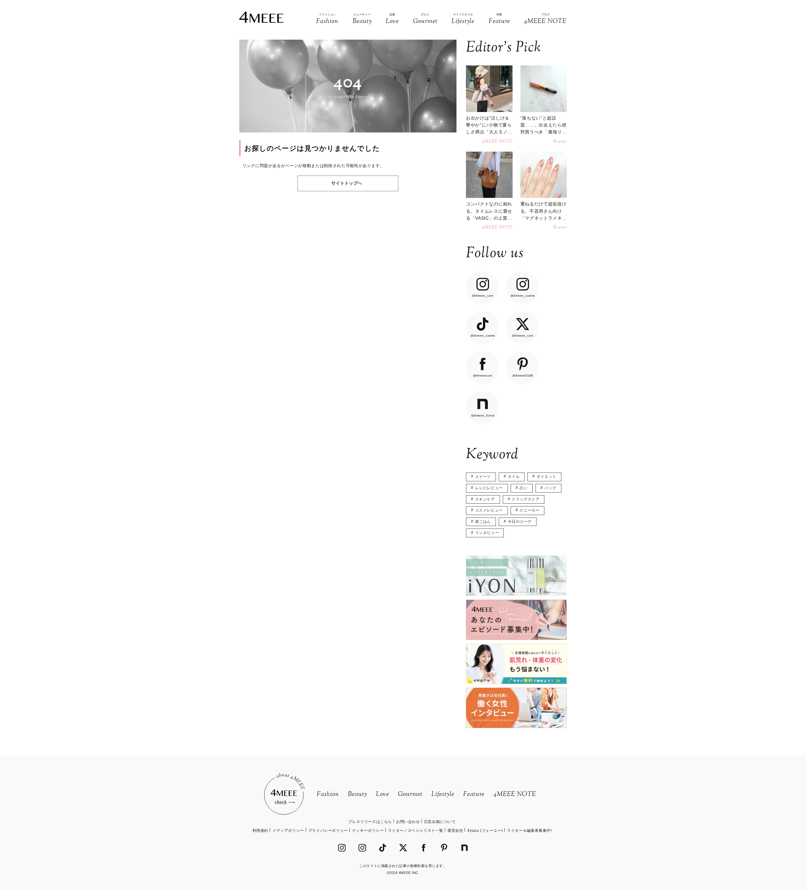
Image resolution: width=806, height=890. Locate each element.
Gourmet (410, 794)
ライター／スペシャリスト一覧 (415, 830)
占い (523, 488)
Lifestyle (442, 794)
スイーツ (483, 476)
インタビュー (487, 532)
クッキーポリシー (368, 830)
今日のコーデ (520, 521)
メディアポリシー (288, 830)
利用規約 (260, 830)
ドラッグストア (525, 499)
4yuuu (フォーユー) (485, 830)
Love (382, 794)
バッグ (550, 488)
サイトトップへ (346, 183)
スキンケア (485, 499)
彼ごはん (483, 521)
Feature (474, 794)
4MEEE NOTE (514, 794)
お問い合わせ (408, 822)
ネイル (514, 476)
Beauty (357, 794)
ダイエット (546, 476)
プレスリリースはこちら (370, 822)
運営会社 (455, 830)
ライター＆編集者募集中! (529, 830)
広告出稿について (440, 822)
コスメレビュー (489, 510)
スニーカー (529, 510)
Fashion (328, 794)
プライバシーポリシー (328, 830)
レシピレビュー (489, 488)
